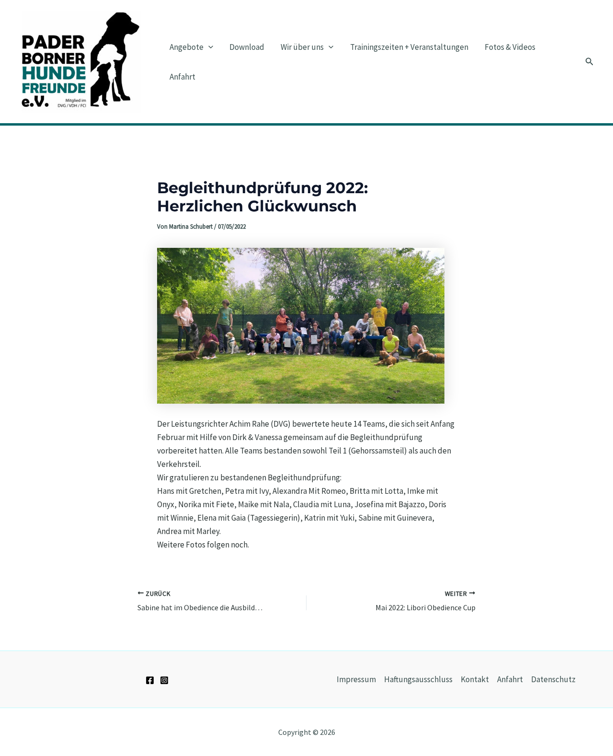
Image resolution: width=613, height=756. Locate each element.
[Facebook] (150, 680)
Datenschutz (553, 679)
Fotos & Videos (510, 47)
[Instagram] (164, 680)
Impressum (356, 679)
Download (246, 47)
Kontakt (475, 679)
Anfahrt (182, 76)
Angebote (187, 47)
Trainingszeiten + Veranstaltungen (409, 47)
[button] (589, 62)
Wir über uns (302, 47)
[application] (208, 47)
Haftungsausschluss (418, 679)
